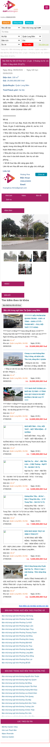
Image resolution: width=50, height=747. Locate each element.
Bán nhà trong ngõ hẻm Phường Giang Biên (18, 649)
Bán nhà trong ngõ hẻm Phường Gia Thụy (17, 646)
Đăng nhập (18, 23)
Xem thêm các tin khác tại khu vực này (33, 606)
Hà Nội (30, 49)
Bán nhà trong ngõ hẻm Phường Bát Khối (17, 643)
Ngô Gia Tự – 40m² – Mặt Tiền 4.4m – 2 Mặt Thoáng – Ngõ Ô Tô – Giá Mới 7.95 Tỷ (36, 464)
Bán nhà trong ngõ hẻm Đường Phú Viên (17, 713)
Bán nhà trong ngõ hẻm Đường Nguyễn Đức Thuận (20, 676)
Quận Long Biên (41, 49)
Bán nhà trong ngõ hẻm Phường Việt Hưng (17, 616)
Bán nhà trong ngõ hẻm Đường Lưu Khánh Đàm (19, 693)
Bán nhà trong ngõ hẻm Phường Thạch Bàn (18, 619)
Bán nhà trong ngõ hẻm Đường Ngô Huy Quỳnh (19, 680)
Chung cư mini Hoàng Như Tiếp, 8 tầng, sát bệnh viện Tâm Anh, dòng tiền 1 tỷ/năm (35, 356)
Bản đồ (38, 195)
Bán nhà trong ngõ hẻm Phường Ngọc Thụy (18, 629)
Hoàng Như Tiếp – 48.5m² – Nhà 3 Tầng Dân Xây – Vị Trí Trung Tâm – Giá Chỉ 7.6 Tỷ (35, 499)
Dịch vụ (9, 200)
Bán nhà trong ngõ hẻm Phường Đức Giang (18, 639)
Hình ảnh (8, 195)
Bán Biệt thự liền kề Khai (12, 305)
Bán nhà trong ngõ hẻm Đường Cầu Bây (16, 700)
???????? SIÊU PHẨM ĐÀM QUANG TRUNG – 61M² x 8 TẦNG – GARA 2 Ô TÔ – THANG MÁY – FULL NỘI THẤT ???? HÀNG (35, 321)
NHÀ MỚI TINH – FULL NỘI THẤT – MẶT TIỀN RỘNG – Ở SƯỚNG (35, 429)
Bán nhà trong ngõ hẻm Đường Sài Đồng (17, 683)
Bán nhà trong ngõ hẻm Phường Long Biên (17, 653)
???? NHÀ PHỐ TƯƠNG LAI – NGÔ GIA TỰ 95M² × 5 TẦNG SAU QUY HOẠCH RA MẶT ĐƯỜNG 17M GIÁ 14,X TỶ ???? (36, 394)
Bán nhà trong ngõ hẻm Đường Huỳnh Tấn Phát (19, 686)
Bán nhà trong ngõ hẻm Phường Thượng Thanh (19, 633)
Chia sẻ (41, 174)
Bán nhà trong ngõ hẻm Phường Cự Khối (17, 623)
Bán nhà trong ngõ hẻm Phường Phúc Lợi (17, 659)
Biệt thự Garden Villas (10, 727)
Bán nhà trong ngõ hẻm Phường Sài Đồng (17, 636)
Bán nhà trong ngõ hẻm (18, 49)
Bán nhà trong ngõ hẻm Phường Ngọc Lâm (17, 626)
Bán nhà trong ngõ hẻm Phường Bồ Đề (16, 663)
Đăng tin (6, 23)
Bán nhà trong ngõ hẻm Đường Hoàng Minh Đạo (19, 690)
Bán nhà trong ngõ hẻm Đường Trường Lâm (18, 706)
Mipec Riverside (8, 734)
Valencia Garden (8, 737)
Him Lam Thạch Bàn (9, 730)
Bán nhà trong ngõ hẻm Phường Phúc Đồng (18, 656)
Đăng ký (29, 23)
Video (24, 195)
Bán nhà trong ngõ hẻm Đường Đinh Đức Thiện (19, 703)
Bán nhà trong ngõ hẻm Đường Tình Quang (17, 696)
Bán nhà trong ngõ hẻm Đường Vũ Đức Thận (18, 710)
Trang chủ (4, 49)
